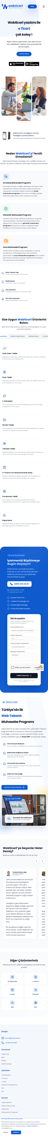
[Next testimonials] (42, 861)
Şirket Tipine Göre (18, 336)
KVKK (25, 680)
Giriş (32, 6)
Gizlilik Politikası (6, 1064)
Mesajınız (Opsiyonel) (17, 651)
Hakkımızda (5, 1054)
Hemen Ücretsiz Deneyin (13, 787)
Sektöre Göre (33, 336)
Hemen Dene (24, 54)
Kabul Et (16, 1132)
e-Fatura (4, 1078)
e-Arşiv (3, 1081)
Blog (2, 1057)
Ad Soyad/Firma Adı (16, 627)
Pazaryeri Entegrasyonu (9, 1085)
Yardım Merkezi (6, 1102)
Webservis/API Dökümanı (9, 1112)
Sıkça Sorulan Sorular (8, 1106)
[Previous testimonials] (36, 861)
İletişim (3, 1060)
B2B (2, 1088)
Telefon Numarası (16, 635)
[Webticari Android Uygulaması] (32, 64)
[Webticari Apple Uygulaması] (16, 64)
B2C (2, 1091)
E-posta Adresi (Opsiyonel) (19, 643)
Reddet (5, 1132)
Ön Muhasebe (6, 1075)
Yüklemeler (5, 1109)
